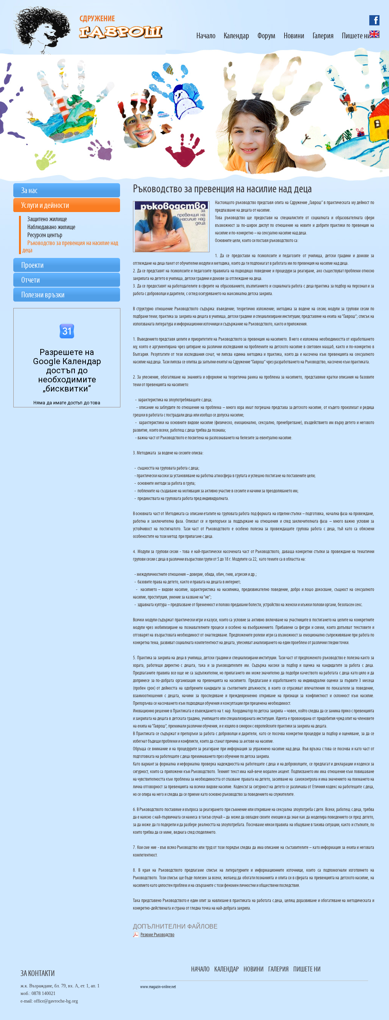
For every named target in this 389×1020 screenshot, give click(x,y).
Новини (254, 969)
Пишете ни (307, 969)
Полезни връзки (43, 295)
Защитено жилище (47, 219)
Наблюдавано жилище (51, 227)
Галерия (278, 969)
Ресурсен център (44, 235)
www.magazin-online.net (158, 987)
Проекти (32, 265)
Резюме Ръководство (157, 934)
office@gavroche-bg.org (56, 1001)
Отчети (30, 280)
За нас (29, 191)
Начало (200, 969)
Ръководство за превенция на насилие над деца (70, 247)
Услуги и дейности (45, 205)
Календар (226, 969)
